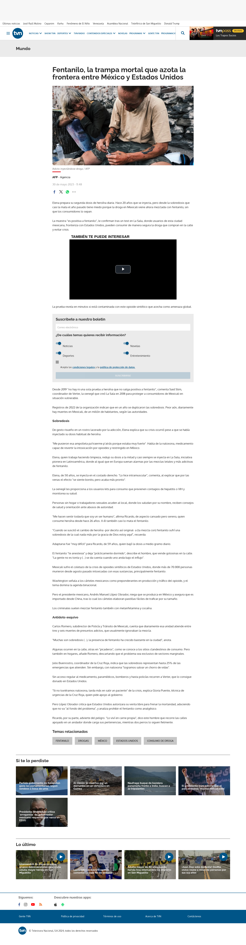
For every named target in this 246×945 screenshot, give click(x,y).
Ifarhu (60, 23)
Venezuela (98, 23)
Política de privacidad (72, 916)
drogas (83, 740)
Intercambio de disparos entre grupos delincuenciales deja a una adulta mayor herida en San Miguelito (40, 868)
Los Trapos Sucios (226, 35)
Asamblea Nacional (117, 23)
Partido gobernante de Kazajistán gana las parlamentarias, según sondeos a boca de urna (39, 786)
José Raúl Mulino (32, 23)
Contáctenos (194, 916)
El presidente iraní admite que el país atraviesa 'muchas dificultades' (203, 787)
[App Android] (63, 905)
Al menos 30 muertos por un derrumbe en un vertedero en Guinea (91, 786)
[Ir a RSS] (41, 905)
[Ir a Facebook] (19, 905)
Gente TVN (153, 33)
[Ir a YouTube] (33, 905)
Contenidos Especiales (99, 33)
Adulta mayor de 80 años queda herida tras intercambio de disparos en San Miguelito (149, 870)
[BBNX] (22, 931)
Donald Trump (171, 23)
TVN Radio (79, 33)
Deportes (62, 33)
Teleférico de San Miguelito (146, 23)
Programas (135, 33)
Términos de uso (112, 916)
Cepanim (49, 23)
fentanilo (62, 740)
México (102, 740)
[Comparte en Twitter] (61, 192)
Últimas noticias (11, 23)
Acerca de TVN (153, 916)
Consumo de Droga (160, 740)
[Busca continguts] (183, 33)
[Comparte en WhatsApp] (67, 192)
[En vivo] (218, 29)
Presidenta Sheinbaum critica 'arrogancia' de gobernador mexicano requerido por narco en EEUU (39, 816)
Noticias (33, 33)
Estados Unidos (127, 740)
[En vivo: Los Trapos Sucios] (201, 33)
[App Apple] (56, 905)
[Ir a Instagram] (26, 905)
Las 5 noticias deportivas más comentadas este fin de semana (92, 871)
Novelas (122, 33)
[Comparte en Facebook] (54, 192)
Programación (169, 33)
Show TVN (50, 33)
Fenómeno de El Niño (78, 23)
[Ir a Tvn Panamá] (17, 33)
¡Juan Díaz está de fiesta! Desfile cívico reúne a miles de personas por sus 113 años (204, 870)
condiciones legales (83, 367)
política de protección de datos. (117, 367)
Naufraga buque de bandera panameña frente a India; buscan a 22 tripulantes (149, 786)
